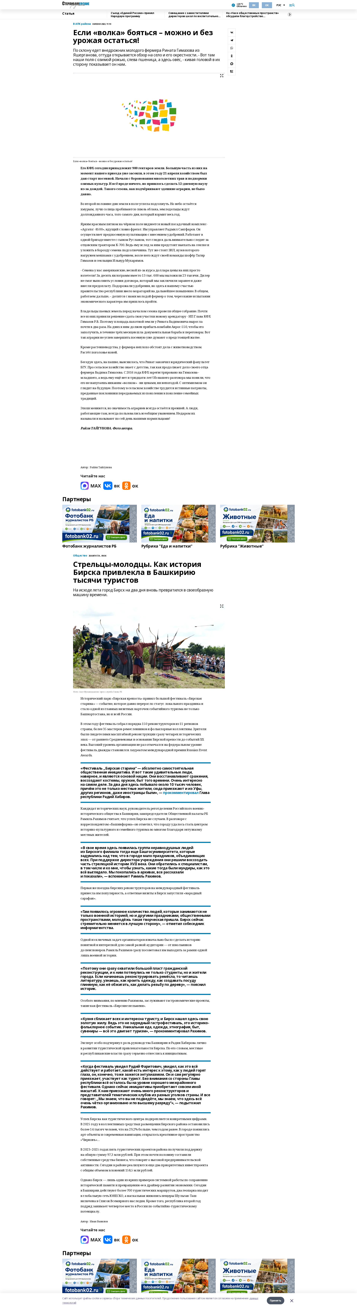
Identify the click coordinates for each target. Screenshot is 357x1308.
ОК (267, 5)
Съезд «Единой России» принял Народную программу (132, 15)
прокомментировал (180, 792)
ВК (253, 5)
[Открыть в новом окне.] (91, 485)
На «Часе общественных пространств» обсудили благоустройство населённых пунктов (252, 15)
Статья (68, 14)
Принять (275, 1300)
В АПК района (82, 23)
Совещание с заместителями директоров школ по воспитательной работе (194, 15)
